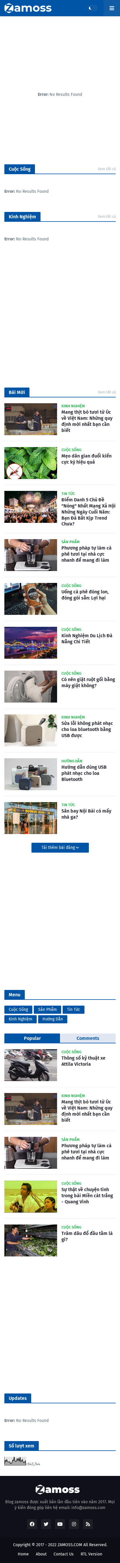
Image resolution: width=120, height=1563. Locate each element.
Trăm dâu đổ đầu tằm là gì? (87, 1236)
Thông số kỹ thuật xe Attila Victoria (83, 1061)
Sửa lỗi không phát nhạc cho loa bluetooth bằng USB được (87, 729)
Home (23, 1554)
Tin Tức (73, 1009)
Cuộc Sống (18, 1009)
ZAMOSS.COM (70, 1544)
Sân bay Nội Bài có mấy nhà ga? (86, 814)
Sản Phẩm (47, 1009)
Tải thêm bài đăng (58, 847)
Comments (88, 1038)
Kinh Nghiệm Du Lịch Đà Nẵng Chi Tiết (86, 638)
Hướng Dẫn (53, 1019)
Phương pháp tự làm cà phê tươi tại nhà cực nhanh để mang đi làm (86, 554)
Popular (32, 1038)
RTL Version (91, 1554)
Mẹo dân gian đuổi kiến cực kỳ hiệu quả (86, 459)
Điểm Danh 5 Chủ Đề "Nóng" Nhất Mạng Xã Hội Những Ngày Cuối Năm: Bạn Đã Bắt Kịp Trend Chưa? (88, 512)
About (41, 1554)
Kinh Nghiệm (20, 1019)
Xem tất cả (107, 169)
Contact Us (64, 1554)
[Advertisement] (60, 319)
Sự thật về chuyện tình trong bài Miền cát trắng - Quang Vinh (87, 1195)
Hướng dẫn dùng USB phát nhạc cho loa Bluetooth (84, 773)
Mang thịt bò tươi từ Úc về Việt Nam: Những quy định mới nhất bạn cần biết (86, 421)
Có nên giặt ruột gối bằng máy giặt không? (88, 682)
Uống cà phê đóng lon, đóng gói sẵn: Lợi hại (85, 595)
